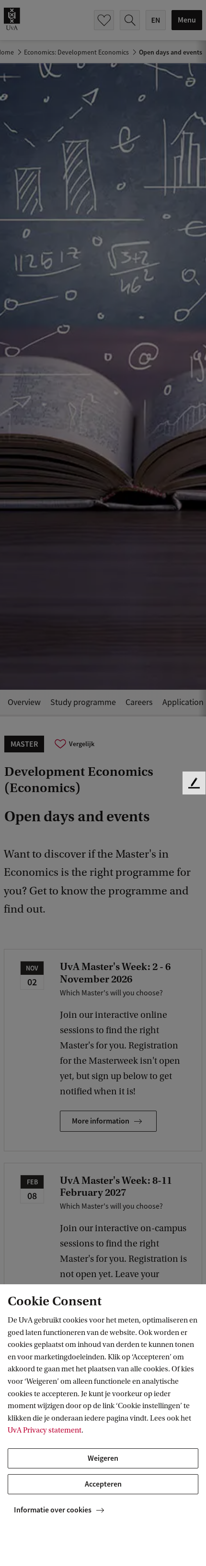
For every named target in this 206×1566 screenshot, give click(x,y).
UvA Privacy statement (44, 1430)
